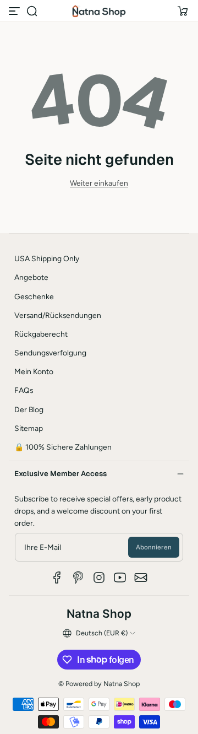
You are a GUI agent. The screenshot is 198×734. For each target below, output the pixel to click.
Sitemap (28, 428)
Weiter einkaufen (99, 183)
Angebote (31, 277)
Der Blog (28, 409)
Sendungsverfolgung (50, 352)
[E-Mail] (140, 577)
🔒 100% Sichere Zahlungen (63, 446)
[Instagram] (99, 577)
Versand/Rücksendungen (57, 315)
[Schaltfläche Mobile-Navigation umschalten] (15, 11)
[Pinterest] (78, 577)
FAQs (23, 390)
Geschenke (34, 296)
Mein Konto (33, 371)
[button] (32, 11)
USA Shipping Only (46, 258)
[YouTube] (120, 577)
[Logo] (99, 11)
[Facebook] (57, 577)
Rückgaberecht (41, 334)
